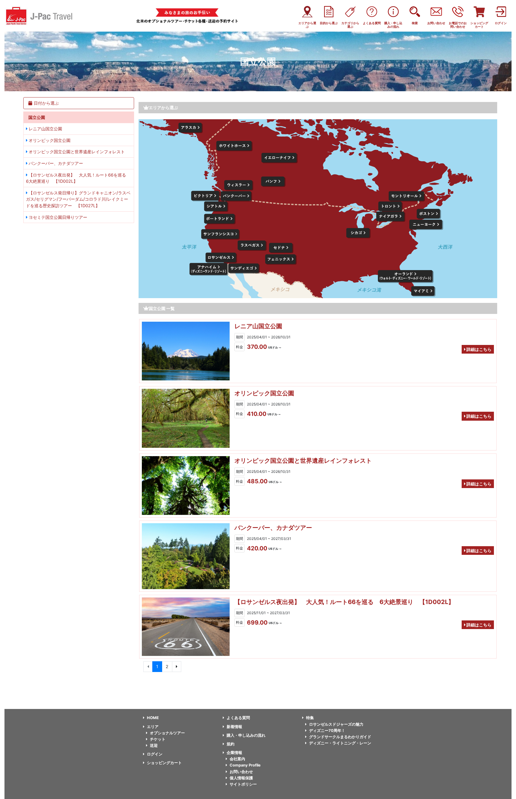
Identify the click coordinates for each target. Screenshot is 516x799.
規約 (230, 744)
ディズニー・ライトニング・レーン (340, 743)
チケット (157, 739)
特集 (310, 718)
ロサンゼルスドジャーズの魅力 (336, 724)
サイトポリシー (243, 784)
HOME (153, 718)
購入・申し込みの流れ (246, 735)
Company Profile (245, 765)
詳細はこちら (479, 349)
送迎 (154, 745)
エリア (153, 726)
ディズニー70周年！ (327, 730)
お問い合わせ (241, 771)
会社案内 (237, 759)
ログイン (154, 754)
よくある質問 (238, 718)
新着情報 (234, 726)
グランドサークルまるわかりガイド (340, 737)
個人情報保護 (241, 778)
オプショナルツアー (167, 733)
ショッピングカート (164, 763)
